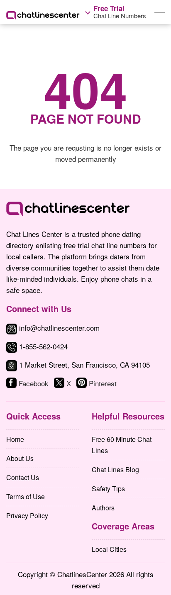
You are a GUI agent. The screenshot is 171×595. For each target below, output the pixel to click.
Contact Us (22, 477)
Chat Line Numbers (119, 12)
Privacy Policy (27, 515)
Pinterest (103, 383)
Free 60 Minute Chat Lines (121, 444)
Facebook (34, 383)
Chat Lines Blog (115, 469)
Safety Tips (108, 488)
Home (15, 439)
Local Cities (109, 549)
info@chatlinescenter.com (58, 327)
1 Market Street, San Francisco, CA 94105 (84, 364)
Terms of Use (25, 496)
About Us (20, 458)
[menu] (159, 14)
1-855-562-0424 (43, 346)
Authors (103, 507)
